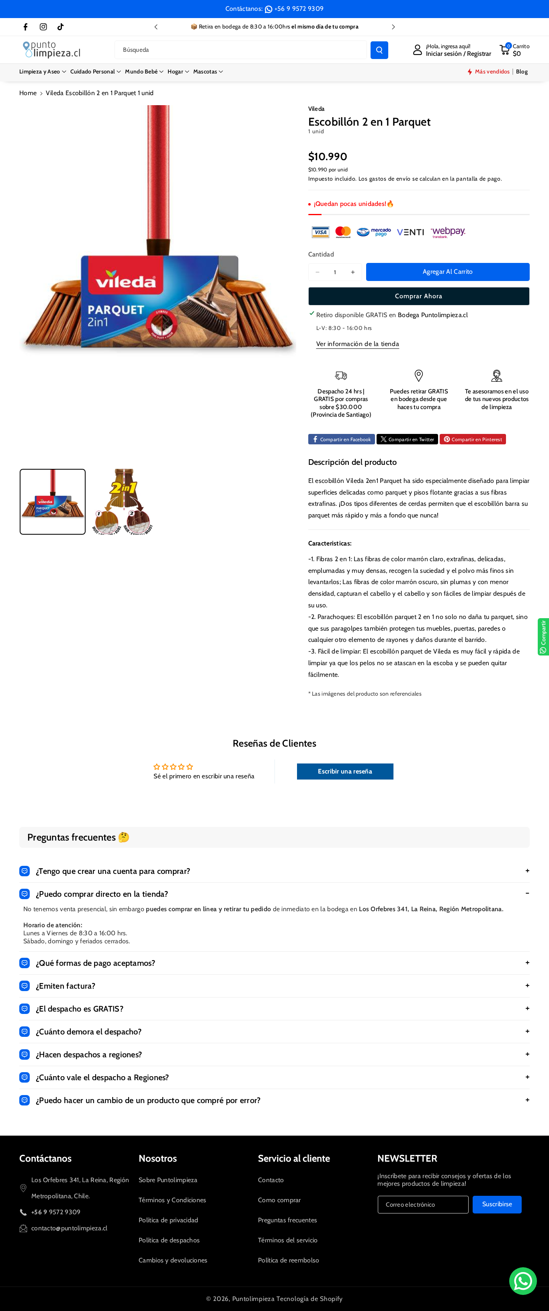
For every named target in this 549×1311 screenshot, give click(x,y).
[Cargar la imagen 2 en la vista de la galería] (123, 502)
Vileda (316, 108)
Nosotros (158, 1158)
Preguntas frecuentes (287, 1220)
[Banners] (388, 232)
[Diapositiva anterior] (156, 27)
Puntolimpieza (253, 1299)
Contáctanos (45, 1158)
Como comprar (279, 1200)
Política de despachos (169, 1240)
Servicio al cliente (294, 1158)
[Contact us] (523, 1281)
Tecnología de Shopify (310, 1299)
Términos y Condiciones (173, 1200)
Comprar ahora (418, 296)
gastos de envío (390, 178)
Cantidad (321, 254)
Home (28, 93)
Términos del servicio (288, 1240)
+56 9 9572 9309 (299, 8)
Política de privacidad (169, 1220)
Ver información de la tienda (357, 344)
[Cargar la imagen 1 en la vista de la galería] (53, 502)
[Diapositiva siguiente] (393, 27)
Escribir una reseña (345, 771)
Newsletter (407, 1158)
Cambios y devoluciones (173, 1260)
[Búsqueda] (379, 50)
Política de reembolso (288, 1260)
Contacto (271, 1180)
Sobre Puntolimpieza (168, 1180)
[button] (42, 71)
